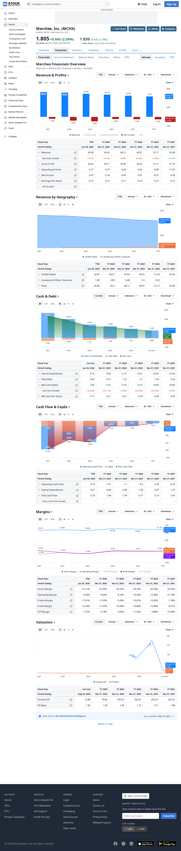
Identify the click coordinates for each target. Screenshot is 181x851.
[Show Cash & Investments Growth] (39, 373)
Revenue (76, 134)
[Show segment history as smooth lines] (68, 204)
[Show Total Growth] (39, 285)
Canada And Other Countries (116, 256)
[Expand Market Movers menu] (26, 112)
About (96, 800)
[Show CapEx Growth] (39, 489)
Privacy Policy (100, 816)
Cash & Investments (93, 356)
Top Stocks (14, 56)
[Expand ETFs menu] (26, 72)
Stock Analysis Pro (43, 800)
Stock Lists (14, 52)
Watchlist (138, 28)
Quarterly (160, 57)
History (109, 50)
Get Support (40, 811)
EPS (141, 134)
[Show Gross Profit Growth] (39, 163)
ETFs (7, 811)
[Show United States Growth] (39, 274)
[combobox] (68, 4)
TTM (172, 57)
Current (99, 295)
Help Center (69, 828)
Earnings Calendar (18, 43)
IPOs (7, 805)
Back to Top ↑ (106, 724)
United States (91, 256)
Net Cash (126, 356)
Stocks (8, 800)
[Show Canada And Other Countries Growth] (39, 280)
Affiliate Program (102, 822)
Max (53, 82)
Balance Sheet (86, 57)
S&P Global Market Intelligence (70, 716)
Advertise (68, 822)
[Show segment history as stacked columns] (64, 204)
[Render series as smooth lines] (64, 82)
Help (144, 4)
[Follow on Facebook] (115, 843)
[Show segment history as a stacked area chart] (60, 204)
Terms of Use (100, 811)
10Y (46, 82)
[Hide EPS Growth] (39, 180)
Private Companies (15, 816)
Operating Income (109, 134)
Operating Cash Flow (92, 466)
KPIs (127, 57)
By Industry (14, 47)
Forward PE (101, 682)
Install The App (42, 816)
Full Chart (120, 28)
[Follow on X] (123, 843)
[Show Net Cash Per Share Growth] (39, 396)
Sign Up (171, 4)
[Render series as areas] (68, 82)
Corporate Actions (18, 61)
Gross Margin (70, 571)
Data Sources (70, 816)
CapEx (110, 466)
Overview (44, 50)
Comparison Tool (17, 38)
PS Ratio (115, 682)
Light (129, 829)
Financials (61, 50)
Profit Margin (129, 571)
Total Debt (112, 356)
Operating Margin (90, 571)
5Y (40, 82)
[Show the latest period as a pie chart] (73, 204)
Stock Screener (16, 29)
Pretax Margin (111, 571)
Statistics (77, 50)
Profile (122, 50)
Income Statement (64, 57)
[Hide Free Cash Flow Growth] (39, 495)
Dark (142, 829)
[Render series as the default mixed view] (60, 304)
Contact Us (98, 805)
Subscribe (168, 815)
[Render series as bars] (60, 82)
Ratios (117, 57)
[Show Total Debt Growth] (39, 379)
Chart (135, 50)
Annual (146, 57)
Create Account (71, 805)
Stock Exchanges (17, 34)
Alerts (154, 28)
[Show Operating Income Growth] (39, 169)
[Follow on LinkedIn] (131, 843)
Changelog (69, 811)
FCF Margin (145, 571)
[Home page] (11, 4)
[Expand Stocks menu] (26, 24)
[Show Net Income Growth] (39, 175)
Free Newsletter (42, 805)
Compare (170, 28)
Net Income (129, 134)
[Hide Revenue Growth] (39, 152)
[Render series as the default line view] (60, 519)
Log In (157, 4)
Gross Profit (90, 134)
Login (66, 800)
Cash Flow (103, 57)
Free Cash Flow (125, 466)
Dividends (94, 50)
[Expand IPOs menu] (26, 66)
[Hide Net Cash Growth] (39, 385)
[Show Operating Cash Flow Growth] (39, 484)
